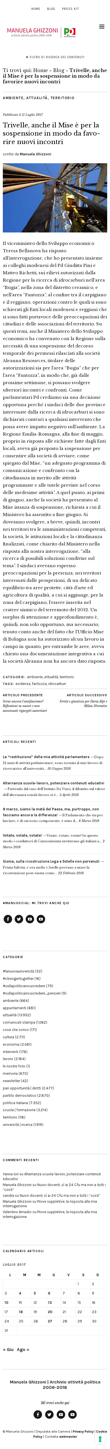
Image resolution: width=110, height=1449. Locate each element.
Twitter (49, 1418)
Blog (51, 9)
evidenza (23, 684)
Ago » (23, 1349)
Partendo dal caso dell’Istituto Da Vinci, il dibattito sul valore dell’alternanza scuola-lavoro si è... (54, 789)
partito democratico (19, 1095)
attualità (37, 98)
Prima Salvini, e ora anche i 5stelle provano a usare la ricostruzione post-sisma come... (51, 867)
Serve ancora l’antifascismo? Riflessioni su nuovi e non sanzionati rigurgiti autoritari (25, 703)
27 (50, 1321)
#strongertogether (18, 978)
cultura (8, 1037)
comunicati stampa (19, 1022)
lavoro (8, 1059)
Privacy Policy (83, 1431)
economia (11, 1044)
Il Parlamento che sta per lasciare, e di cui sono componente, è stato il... (53, 815)
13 (50, 1302)
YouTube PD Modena (72, 1418)
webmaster (68, 1437)
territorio (62, 98)
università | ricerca (17, 1124)
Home (35, 9)
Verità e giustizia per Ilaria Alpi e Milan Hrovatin (83, 700)
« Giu (8, 1349)
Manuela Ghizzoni (35, 154)
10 (6, 1302)
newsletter (11, 1081)
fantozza (39, 684)
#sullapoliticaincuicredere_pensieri (32, 993)
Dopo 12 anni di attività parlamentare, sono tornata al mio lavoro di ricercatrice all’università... (53, 763)
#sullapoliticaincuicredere (24, 986)
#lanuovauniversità (18, 971)
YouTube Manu (61, 1418)
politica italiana (15, 1103)
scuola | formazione (19, 1110)
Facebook (38, 1418)
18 (21, 1312)
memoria (10, 1073)
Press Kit (70, 9)
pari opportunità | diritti (22, 1088)
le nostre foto (14, 1066)
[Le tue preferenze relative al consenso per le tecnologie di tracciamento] (100, 1439)
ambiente (13, 98)
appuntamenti (14, 1008)
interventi (10, 1052)
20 (50, 1312)
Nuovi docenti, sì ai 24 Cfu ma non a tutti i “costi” (60, 1195)
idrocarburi (57, 684)
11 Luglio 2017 (32, 115)
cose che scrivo (16, 1030)
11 (20, 1302)
